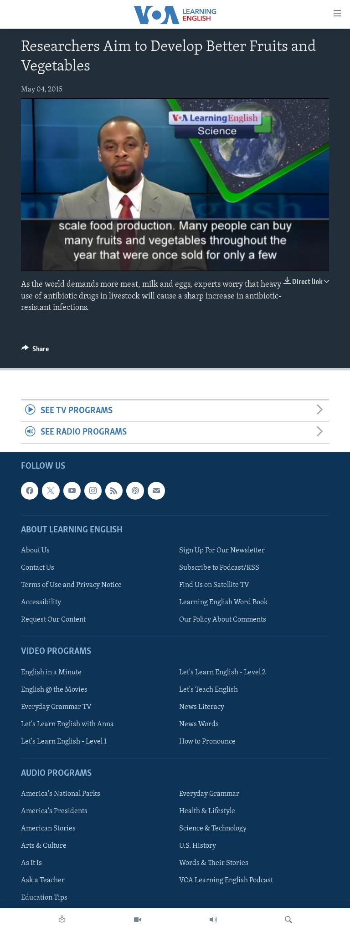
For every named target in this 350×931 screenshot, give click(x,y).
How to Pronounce (207, 741)
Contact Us (37, 568)
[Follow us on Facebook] (29, 490)
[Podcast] (135, 490)
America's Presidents (54, 811)
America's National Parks (60, 794)
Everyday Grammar (209, 794)
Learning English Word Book (223, 602)
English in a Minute (51, 672)
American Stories (48, 828)
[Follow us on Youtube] (72, 490)
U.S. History (197, 846)
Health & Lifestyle (207, 811)
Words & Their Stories (213, 863)
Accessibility (41, 602)
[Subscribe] (156, 490)
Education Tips (44, 897)
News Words (199, 724)
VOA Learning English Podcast (226, 880)
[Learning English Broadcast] (213, 919)
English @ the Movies (54, 689)
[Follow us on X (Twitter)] (50, 490)
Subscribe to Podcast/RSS (219, 568)
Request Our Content (53, 619)
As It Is (31, 863)
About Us (35, 550)
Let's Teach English (208, 689)
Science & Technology (213, 828)
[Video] (137, 919)
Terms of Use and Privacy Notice (71, 585)
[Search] (288, 919)
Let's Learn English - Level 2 (222, 672)
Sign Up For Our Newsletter (222, 550)
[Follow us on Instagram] (93, 490)
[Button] (35, 351)
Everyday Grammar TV (56, 706)
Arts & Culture (44, 846)
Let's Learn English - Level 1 (64, 741)
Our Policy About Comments (222, 619)
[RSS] (114, 490)
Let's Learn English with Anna (67, 724)
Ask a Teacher (43, 880)
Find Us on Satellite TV (214, 585)
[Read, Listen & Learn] (62, 919)
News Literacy (201, 706)
